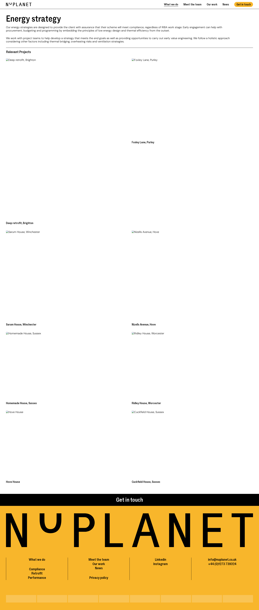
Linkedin (160, 559)
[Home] (18, 4)
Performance (37, 577)
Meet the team (192, 4)
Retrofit (37, 573)
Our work (212, 4)
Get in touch (244, 4)
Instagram (160, 564)
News (226, 4)
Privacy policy (98, 577)
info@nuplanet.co (220, 559)
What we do (171, 4)
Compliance (37, 569)
